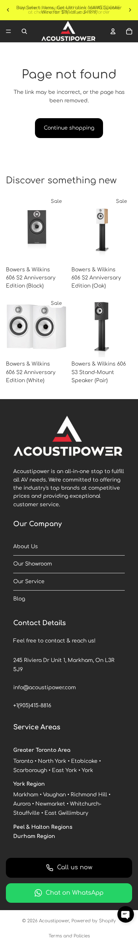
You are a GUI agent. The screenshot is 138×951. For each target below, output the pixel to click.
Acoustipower (54, 920)
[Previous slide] (8, 10)
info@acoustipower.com (44, 687)
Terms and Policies (69, 935)
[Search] (24, 31)
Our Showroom (32, 564)
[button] (125, 914)
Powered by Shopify (93, 920)
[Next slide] (130, 10)
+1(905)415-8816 (32, 705)
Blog (19, 599)
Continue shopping (69, 128)
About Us (25, 546)
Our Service (29, 581)
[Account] (113, 31)
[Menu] (8, 31)
